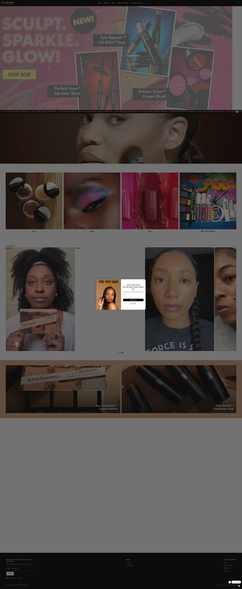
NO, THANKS (133, 303)
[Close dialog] (144, 280)
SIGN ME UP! (133, 299)
